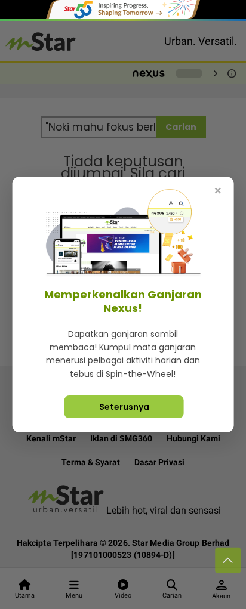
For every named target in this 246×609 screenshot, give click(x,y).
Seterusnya (124, 407)
